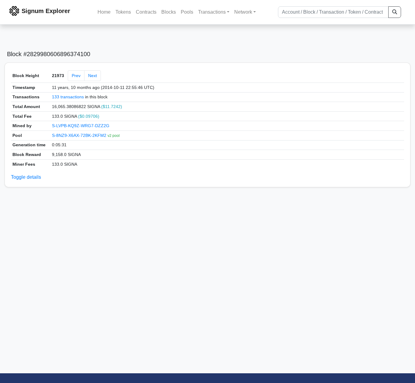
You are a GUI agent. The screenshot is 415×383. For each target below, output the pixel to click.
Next (92, 75)
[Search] (394, 12)
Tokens (123, 12)
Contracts (146, 12)
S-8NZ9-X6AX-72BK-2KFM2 (80, 135)
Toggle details (26, 177)
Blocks (168, 12)
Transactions (212, 12)
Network (243, 12)
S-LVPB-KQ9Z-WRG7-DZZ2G (80, 125)
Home (104, 12)
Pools (187, 12)
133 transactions (68, 96)
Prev (76, 75)
